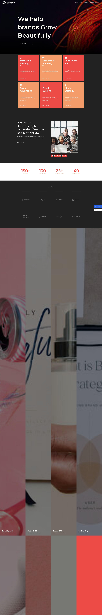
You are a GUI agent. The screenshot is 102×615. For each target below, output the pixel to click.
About (81, 2)
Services (86, 2)
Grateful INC (32, 531)
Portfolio (92, 2)
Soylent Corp (83, 531)
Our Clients (51, 187)
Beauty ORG (57, 531)
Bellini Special (7, 531)
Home (76, 2)
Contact (97, 2)
